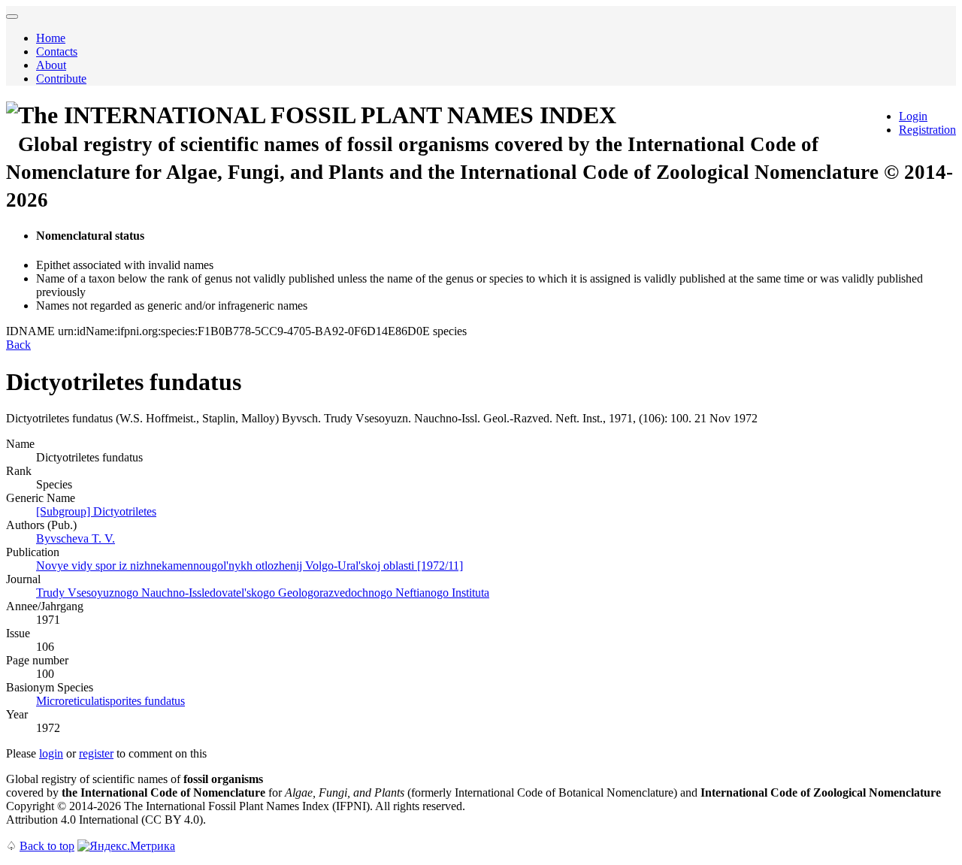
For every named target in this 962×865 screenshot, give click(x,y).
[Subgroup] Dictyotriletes (96, 511)
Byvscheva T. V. (75, 538)
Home (50, 38)
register (96, 753)
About (51, 65)
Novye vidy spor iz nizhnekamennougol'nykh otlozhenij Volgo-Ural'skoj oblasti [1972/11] (249, 565)
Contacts (56, 51)
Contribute (61, 78)
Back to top (47, 845)
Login (913, 116)
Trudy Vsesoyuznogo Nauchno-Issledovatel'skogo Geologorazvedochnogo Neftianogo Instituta (262, 592)
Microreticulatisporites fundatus (110, 700)
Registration (927, 129)
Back (18, 344)
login (51, 753)
